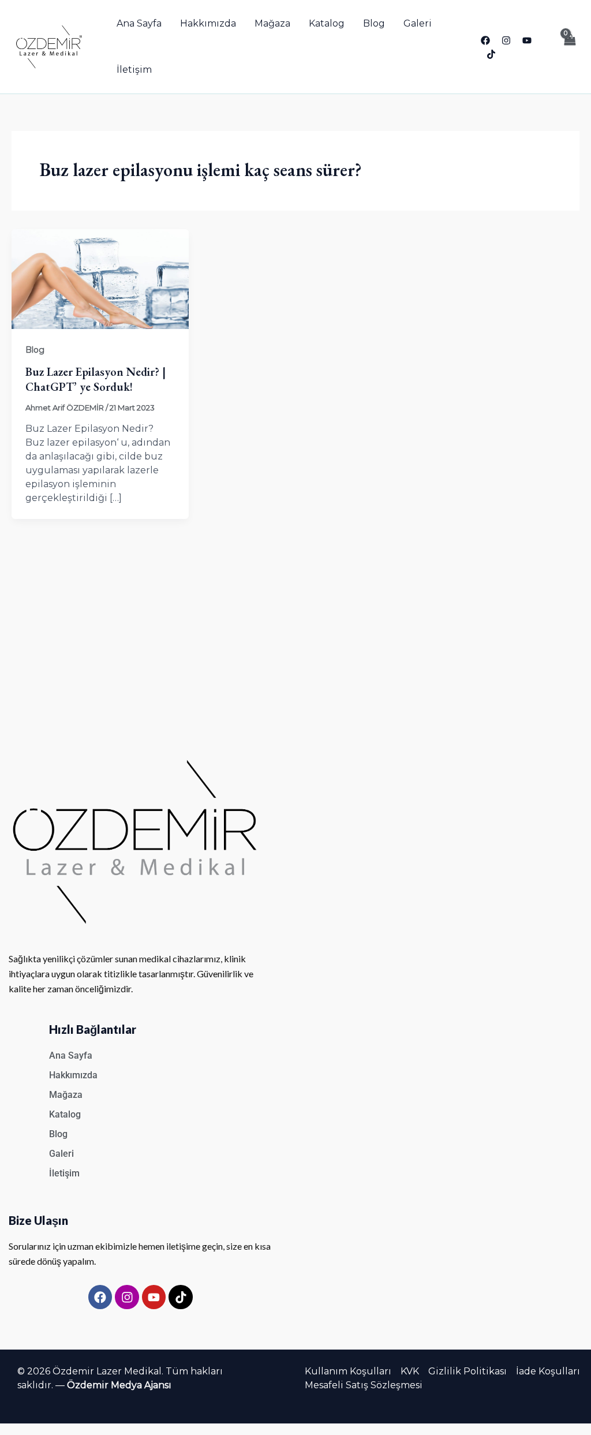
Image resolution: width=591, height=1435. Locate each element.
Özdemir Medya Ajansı (119, 1385)
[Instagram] (506, 40)
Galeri (417, 23)
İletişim (134, 69)
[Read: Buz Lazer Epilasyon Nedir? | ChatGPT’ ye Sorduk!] (100, 278)
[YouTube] (527, 40)
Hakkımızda (208, 23)
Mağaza (272, 23)
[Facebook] (485, 40)
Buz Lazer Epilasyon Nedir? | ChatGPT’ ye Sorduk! (95, 379)
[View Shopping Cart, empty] (569, 46)
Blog (374, 23)
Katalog (327, 23)
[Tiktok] (491, 54)
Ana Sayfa (139, 23)
